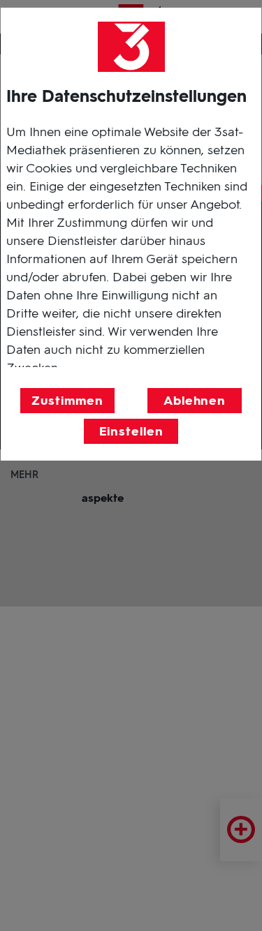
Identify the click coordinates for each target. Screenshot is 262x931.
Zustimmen (67, 400)
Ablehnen (194, 400)
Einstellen (131, 431)
